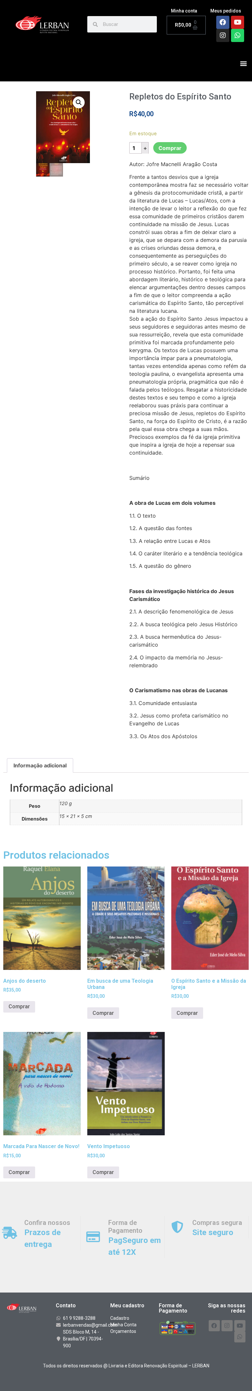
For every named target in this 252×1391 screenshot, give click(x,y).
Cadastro (119, 1318)
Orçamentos (123, 1331)
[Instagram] (222, 35)
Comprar (169, 148)
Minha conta (184, 10)
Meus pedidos (225, 10)
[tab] (40, 765)
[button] (243, 63)
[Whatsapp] (237, 35)
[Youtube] (237, 22)
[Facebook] (222, 22)
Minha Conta (123, 1324)
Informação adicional (40, 765)
